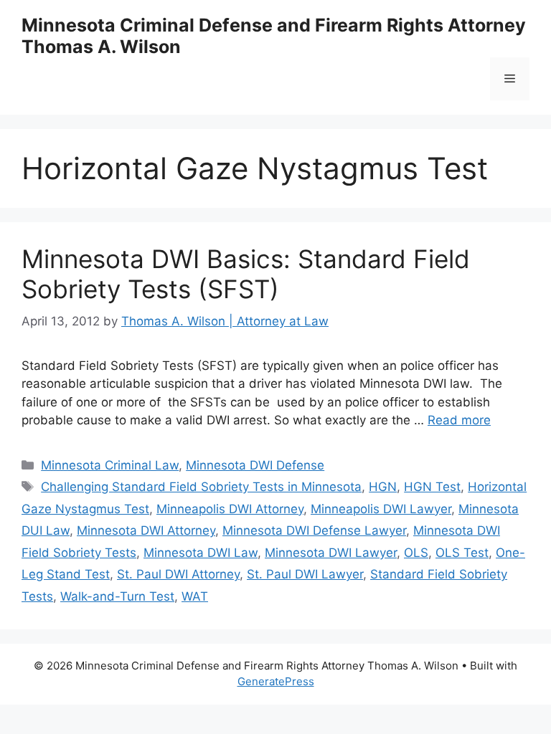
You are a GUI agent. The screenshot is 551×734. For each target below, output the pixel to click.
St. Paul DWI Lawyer (305, 574)
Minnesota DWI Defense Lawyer (314, 530)
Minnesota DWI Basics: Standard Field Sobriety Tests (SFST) (246, 274)
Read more (459, 420)
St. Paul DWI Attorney (178, 574)
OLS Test (462, 552)
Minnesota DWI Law (200, 552)
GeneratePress (275, 681)
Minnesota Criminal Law (110, 465)
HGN (383, 487)
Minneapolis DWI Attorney (229, 509)
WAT (195, 596)
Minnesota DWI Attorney (146, 530)
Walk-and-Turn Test (117, 596)
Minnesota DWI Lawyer (331, 552)
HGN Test (432, 487)
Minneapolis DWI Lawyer (381, 509)
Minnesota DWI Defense (255, 465)
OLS (416, 552)
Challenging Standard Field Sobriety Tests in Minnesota (201, 487)
